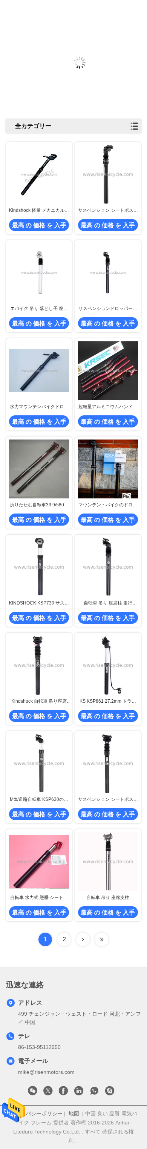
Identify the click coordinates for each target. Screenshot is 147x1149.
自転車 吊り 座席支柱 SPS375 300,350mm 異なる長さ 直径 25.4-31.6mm (107, 898)
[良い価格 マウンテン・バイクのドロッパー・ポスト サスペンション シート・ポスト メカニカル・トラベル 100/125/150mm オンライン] (108, 469)
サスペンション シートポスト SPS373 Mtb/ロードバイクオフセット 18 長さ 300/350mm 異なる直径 (108, 211)
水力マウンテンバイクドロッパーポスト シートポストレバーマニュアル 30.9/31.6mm (39, 407)
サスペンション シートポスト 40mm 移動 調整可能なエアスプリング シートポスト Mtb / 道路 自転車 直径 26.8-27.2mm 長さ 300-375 (108, 800)
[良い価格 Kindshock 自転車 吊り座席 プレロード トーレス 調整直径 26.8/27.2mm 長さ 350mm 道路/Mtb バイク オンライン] (39, 665)
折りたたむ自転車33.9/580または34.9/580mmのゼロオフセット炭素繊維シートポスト (39, 505)
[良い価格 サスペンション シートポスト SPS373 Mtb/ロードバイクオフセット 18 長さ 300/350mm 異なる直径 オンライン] (108, 174)
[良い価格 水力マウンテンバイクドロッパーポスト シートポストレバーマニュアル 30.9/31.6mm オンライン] (39, 370)
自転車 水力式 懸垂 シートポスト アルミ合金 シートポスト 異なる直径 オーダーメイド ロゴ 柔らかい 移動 (39, 898)
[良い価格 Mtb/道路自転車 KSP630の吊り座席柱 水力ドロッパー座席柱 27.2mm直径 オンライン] (39, 763)
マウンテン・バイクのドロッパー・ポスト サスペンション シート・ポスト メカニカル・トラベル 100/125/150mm (108, 505)
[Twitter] (48, 1093)
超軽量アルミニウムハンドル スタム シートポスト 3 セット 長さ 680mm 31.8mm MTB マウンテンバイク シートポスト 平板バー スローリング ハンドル (108, 407)
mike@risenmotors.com (46, 1072)
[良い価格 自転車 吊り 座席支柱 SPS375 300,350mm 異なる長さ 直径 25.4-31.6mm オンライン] (108, 861)
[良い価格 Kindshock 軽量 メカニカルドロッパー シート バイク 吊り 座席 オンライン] (39, 174)
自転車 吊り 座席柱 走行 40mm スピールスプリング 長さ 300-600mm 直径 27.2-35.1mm (108, 603)
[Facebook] (63, 1093)
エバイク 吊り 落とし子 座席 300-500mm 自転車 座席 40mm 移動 (39, 309)
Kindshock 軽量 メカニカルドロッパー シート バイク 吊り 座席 (39, 211)
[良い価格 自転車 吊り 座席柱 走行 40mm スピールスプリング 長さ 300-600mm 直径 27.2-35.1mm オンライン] (108, 567)
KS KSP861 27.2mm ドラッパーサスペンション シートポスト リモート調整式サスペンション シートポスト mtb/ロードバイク (108, 702)
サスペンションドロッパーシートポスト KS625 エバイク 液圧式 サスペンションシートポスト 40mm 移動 (108, 309)
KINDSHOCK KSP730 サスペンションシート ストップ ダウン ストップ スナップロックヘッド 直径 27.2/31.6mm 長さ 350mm (39, 603)
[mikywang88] (109, 1093)
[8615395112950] (94, 1093)
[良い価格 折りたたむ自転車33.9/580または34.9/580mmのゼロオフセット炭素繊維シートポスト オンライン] (39, 469)
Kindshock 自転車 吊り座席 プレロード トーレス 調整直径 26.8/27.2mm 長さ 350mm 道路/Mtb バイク (39, 702)
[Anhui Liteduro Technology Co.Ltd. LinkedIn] (79, 1093)
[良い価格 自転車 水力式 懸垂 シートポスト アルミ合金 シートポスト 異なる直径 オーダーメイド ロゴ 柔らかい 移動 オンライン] (39, 861)
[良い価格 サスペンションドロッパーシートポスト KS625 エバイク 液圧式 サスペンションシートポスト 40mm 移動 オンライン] (108, 272)
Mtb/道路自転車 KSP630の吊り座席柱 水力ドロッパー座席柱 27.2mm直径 (39, 800)
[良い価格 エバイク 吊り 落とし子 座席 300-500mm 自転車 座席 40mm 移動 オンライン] (39, 272)
